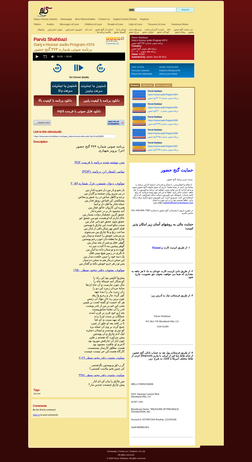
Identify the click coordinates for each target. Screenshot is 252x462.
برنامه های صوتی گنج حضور (144, 48)
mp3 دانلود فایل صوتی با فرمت (79, 111)
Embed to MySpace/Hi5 (169, 70)
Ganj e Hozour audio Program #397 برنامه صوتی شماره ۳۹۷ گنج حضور (163, 148)
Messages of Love (69, 24)
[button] (37, 57)
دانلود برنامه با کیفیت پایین (101, 100)
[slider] (99, 56)
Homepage (66, 19)
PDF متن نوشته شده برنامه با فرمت (100, 162)
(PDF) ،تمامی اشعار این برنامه (103, 171)
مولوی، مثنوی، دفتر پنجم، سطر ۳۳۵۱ (102, 375)
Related (135, 85)
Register (144, 19)
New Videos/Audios (85, 19)
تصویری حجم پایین (73, 29)
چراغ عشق (134, 32)
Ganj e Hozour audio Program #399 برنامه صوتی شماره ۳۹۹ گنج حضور (163, 122)
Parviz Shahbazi (140, 37)
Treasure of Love (157, 24)
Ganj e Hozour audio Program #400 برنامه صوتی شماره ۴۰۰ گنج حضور (163, 109)
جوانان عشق (148, 32)
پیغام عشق (180, 32)
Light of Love (135, 24)
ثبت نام (88, 29)
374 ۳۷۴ (37, 394)
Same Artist (147, 85)
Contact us (104, 19)
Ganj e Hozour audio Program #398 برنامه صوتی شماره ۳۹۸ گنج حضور (163, 135)
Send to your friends (168, 74)
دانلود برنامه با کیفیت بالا (55, 100)
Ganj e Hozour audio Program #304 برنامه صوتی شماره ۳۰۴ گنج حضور (163, 96)
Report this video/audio (142, 74)
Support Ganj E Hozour (125, 19)
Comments (111, 43)
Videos (37, 24)
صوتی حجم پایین (54, 29)
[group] (53, 57)
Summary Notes (180, 24)
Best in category (163, 85)
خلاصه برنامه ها (104, 32)
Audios (50, 24)
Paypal (156, 247)
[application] (79, 57)
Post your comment (140, 70)
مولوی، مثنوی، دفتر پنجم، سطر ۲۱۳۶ (102, 357)
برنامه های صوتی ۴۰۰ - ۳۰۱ (144, 51)
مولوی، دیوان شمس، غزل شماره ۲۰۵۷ (98, 183)
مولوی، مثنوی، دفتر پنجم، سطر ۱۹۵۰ (99, 270)
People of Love (115, 24)
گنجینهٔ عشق (120, 32)
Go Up (142, 451)
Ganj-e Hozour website (45, 19)
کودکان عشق (163, 32)
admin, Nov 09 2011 (156, 57)
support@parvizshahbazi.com (178, 202)
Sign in (36, 415)
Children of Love (93, 24)
